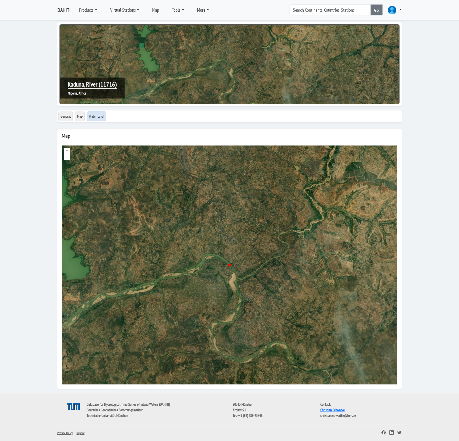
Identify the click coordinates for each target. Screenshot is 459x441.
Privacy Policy (65, 433)
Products (86, 10)
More (201, 10)
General (66, 116)
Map (155, 10)
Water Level (96, 116)
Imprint (80, 433)
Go (376, 10)
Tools (176, 10)
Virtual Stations (123, 10)
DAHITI (64, 10)
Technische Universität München (107, 415)
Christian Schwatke (332, 410)
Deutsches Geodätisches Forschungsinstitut (115, 410)
